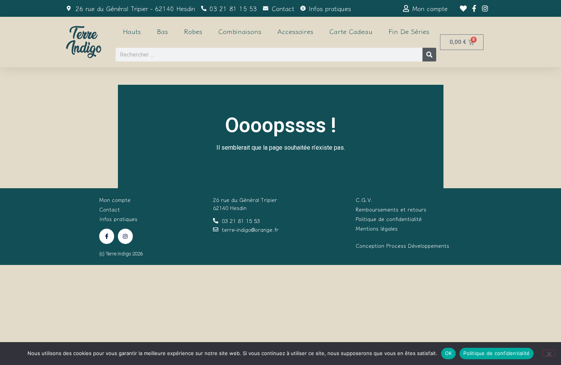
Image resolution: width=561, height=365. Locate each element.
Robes (193, 31)
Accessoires (295, 31)
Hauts (132, 31)
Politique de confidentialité (496, 353)
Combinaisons (239, 31)
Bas (162, 31)
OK (448, 353)
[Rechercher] (429, 54)
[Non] (548, 353)
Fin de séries (409, 31)
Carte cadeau (350, 31)
